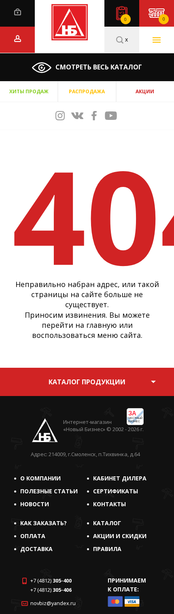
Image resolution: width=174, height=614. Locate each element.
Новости (34, 504)
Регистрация (17, 38)
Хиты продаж (29, 91)
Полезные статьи (49, 491)
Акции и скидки (119, 536)
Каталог (107, 523)
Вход (17, 11)
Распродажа (87, 91)
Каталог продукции (87, 381)
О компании (40, 478)
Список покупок (125, 19)
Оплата (32, 536)
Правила (107, 549)
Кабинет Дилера (119, 478)
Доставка (36, 549)
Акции (145, 91)
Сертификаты (115, 491)
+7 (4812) (51, 580)
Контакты (109, 504)
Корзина (164, 19)
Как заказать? (43, 523)
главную (101, 325)
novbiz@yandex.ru (53, 603)
